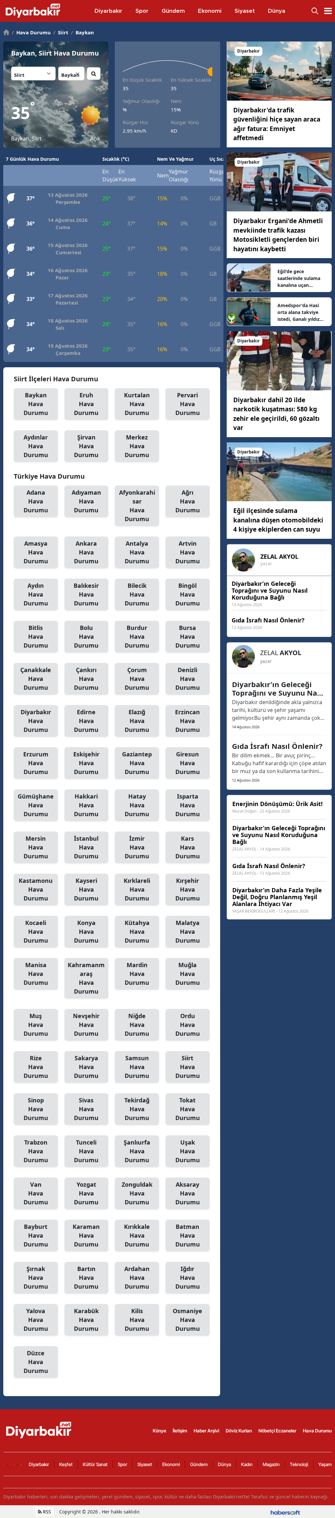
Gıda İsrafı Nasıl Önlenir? (277, 746)
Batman (187, 1235)
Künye (159, 1430)
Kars (187, 847)
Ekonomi (171, 1464)
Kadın (247, 1464)
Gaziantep (137, 763)
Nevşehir (86, 1024)
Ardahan (137, 1277)
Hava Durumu (31, 32)
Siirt (60, 32)
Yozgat (86, 1193)
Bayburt (36, 1235)
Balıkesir (86, 594)
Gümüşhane (36, 805)
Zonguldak (137, 1193)
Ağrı (187, 501)
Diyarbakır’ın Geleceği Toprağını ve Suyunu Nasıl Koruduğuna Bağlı (278, 688)
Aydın (36, 594)
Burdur (137, 636)
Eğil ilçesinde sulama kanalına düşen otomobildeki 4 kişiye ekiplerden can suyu (278, 520)
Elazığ (137, 721)
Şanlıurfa (137, 1151)
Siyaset (144, 1464)
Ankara (86, 552)
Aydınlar (36, 446)
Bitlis (36, 636)
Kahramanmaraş (86, 978)
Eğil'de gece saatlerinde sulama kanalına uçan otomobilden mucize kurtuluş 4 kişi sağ (300, 278)
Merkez (137, 446)
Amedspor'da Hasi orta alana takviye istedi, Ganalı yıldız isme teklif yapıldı (298, 312)
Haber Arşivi (206, 1430)
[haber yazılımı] (285, 1511)
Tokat (187, 1109)
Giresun (187, 763)
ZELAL (279, 556)
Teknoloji (299, 1464)
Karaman (86, 1235)
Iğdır (187, 1277)
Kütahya (137, 931)
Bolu (86, 636)
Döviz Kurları (239, 1430)
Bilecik (137, 594)
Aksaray (187, 1193)
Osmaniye (187, 1319)
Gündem (199, 1464)
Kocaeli (36, 931)
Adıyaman (86, 501)
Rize (36, 1067)
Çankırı (86, 678)
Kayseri (86, 889)
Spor (122, 1464)
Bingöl (187, 594)
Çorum (137, 678)
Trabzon (36, 1151)
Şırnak (36, 1277)
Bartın (86, 1277)
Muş (36, 1024)
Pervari (187, 404)
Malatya (187, 931)
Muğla (187, 973)
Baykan (82, 32)
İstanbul (86, 847)
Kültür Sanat (95, 1464)
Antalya (137, 552)
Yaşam (325, 1464)
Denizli (187, 678)
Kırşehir (187, 889)
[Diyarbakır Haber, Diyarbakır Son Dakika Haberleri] (39, 1430)
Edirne (86, 721)
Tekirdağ (137, 1109)
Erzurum (35, 763)
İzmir (137, 847)
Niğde (137, 1024)
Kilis (137, 1319)
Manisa (36, 973)
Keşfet (66, 1464)
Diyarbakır (36, 721)
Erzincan (187, 721)
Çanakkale (35, 678)
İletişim (180, 1430)
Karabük (86, 1319)
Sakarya (86, 1067)
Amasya (36, 552)
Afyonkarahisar (137, 505)
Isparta (187, 805)
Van (36, 1193)
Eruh (86, 404)
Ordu (187, 1024)
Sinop (36, 1109)
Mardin (137, 973)
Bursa (187, 636)
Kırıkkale (137, 1235)
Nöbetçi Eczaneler (277, 1430)
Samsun (137, 1067)
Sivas (86, 1109)
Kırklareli (137, 889)
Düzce (36, 1362)
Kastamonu (36, 889)
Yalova (36, 1319)
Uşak (187, 1151)
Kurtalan (137, 404)
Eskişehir (86, 763)
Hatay (137, 805)
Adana (36, 501)
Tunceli (86, 1151)
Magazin (271, 1464)
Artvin (187, 552)
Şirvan (86, 446)
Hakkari (86, 805)
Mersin (36, 847)
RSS (46, 1512)
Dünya (224, 1464)
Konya (86, 931)
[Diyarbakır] (279, 70)
